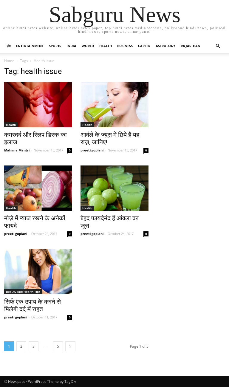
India (71, 46)
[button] (218, 46)
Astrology (165, 46)
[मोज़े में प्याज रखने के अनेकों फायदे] (38, 188)
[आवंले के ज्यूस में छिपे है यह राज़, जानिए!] (114, 104)
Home (9, 60)
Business (125, 46)
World (88, 46)
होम (9, 46)
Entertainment (30, 46)
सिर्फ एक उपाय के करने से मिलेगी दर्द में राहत (32, 305)
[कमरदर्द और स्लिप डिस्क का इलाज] (38, 104)
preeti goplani (92, 150)
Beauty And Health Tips (23, 292)
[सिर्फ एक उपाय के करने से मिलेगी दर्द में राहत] (38, 271)
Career (144, 46)
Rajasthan (190, 46)
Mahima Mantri (17, 150)
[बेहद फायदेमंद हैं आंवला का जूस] (114, 188)
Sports (55, 46)
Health (105, 46)
